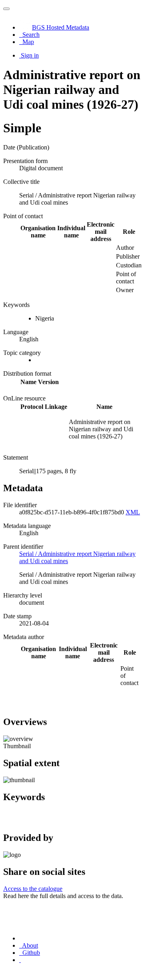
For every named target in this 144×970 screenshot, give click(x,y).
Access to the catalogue (32, 888)
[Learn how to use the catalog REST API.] (20, 959)
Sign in (30, 55)
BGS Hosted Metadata (60, 27)
